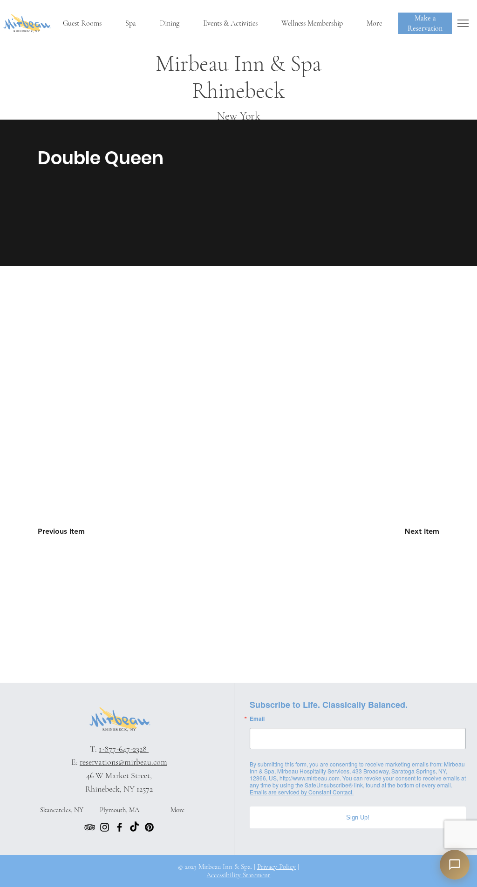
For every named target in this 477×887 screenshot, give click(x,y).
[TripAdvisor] (89, 827)
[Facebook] (119, 827)
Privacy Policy (276, 866)
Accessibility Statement (238, 875)
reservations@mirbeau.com (123, 762)
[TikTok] (134, 827)
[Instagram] (104, 827)
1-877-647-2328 (124, 749)
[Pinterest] (149, 827)
